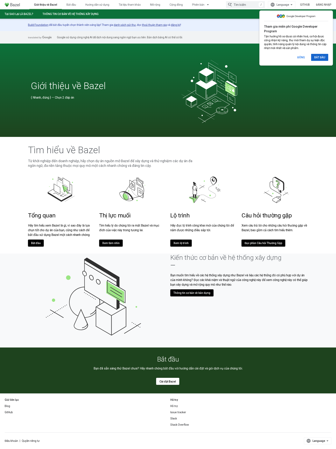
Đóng (301, 57)
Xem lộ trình (181, 243)
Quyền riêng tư (31, 440)
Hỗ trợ (174, 406)
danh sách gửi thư (125, 24)
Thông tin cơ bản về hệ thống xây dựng (71, 14)
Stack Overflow (179, 424)
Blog (7, 406)
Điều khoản (11, 440)
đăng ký (175, 24)
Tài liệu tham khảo (130, 4)
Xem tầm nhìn (111, 243)
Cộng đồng (176, 4)
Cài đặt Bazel (167, 381)
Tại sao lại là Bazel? (19, 14)
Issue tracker (178, 412)
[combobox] (245, 4)
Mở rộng (155, 4)
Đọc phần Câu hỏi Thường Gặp (263, 243)
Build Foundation (38, 24)
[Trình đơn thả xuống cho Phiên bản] (209, 4)
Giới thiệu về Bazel (45, 4)
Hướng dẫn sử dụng (97, 4)
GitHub (305, 4)
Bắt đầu (71, 4)
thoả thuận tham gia (154, 24)
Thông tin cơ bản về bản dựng (191, 292)
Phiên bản (198, 4)
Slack (173, 418)
